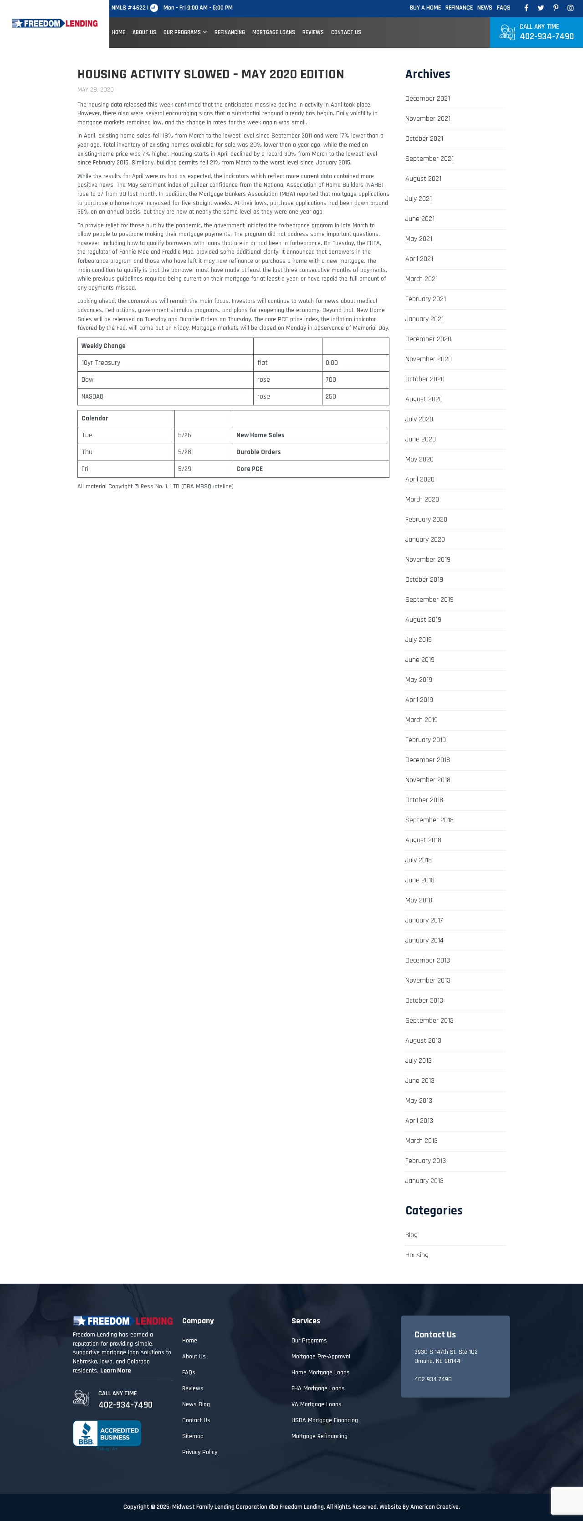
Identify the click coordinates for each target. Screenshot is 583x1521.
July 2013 (418, 1060)
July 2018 (418, 860)
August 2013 (423, 1040)
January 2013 (424, 1181)
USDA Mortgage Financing (325, 1420)
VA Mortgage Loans (317, 1404)
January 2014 (424, 940)
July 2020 (419, 419)
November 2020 (428, 359)
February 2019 (425, 740)
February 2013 (425, 1161)
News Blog (196, 1404)
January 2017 (424, 920)
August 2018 (423, 840)
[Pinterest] (555, 8)
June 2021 (420, 219)
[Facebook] (526, 8)
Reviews (193, 1388)
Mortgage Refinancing (320, 1436)
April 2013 (419, 1121)
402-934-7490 (547, 32)
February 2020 (426, 519)
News (484, 8)
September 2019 (429, 599)
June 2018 (420, 880)
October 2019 (424, 579)
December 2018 (427, 760)
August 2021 (423, 179)
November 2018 (427, 780)
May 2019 (418, 680)
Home (189, 1341)
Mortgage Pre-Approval (321, 1356)
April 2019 (419, 700)
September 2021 (429, 159)
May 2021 (418, 239)
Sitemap (193, 1436)
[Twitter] (540, 8)
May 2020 (419, 459)
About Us (194, 1356)
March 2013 (421, 1141)
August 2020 (424, 399)
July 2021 (418, 199)
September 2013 (429, 1020)
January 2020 (425, 539)
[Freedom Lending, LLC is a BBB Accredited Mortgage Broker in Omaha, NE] (107, 1436)
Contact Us (196, 1420)
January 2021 (424, 319)
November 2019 (427, 559)
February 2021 (425, 299)
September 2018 (429, 820)
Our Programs (309, 1341)
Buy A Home (425, 8)
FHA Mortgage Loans (318, 1388)
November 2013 (427, 980)
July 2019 (418, 640)
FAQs (504, 8)
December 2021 (427, 98)
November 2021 (427, 118)
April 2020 (420, 479)
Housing (417, 1255)
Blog (411, 1235)
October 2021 (424, 138)
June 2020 (420, 439)
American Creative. (435, 1507)
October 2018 (424, 800)
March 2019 (421, 720)
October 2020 (425, 379)
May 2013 (418, 1101)
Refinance (459, 8)
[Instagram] (571, 8)
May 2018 (418, 900)
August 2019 (423, 620)
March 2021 (421, 279)
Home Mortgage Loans (321, 1372)
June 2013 (420, 1081)
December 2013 (427, 960)
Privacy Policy (199, 1452)
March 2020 (422, 499)
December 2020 (428, 339)
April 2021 (419, 259)
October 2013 (424, 1000)
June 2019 (420, 660)
